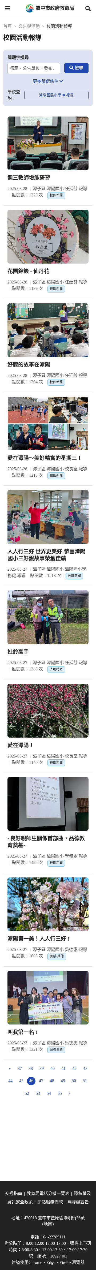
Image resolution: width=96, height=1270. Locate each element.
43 (85, 1068)
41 (63, 1068)
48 (52, 1080)
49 (63, 1080)
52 (27, 1093)
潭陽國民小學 (50, 95)
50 (74, 1080)
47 (41, 1080)
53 (38, 1093)
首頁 (7, 26)
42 (74, 1068)
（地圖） (48, 1224)
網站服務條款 (50, 1202)
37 (20, 1068)
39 (41, 1068)
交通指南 (13, 1193)
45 (21, 1080)
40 (52, 1068)
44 (10, 1080)
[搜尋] (76, 68)
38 (31, 1068)
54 (49, 1093)
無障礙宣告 (78, 1202)
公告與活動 (29, 26)
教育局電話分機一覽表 (48, 1193)
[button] (7, 8)
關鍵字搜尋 (18, 57)
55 (60, 1093)
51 (85, 1080)
